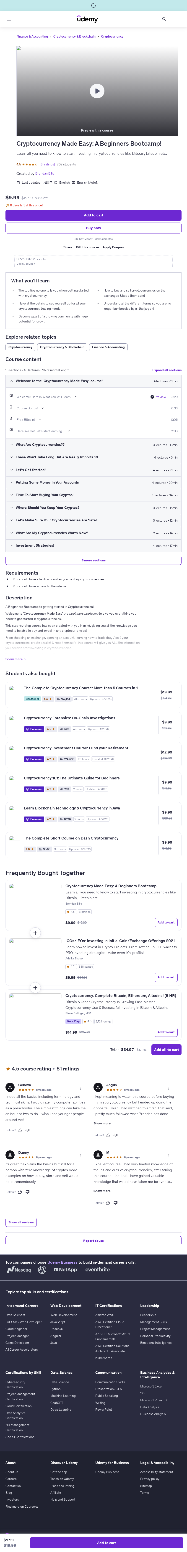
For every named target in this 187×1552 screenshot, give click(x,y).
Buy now (93, 228)
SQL (143, 1393)
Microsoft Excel (151, 1386)
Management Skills (153, 1322)
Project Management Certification (20, 1396)
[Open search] (164, 19)
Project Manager (17, 1336)
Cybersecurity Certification (15, 1384)
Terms (144, 1493)
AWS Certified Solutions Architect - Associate (112, 1348)
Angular (55, 1336)
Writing (100, 1403)
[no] (27, 1130)
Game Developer (17, 1343)
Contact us (13, 1486)
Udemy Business (62, 1262)
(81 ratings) (47, 164)
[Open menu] (9, 19)
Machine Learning (63, 1396)
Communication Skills (110, 1382)
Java (53, 1343)
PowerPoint (103, 1409)
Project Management (155, 1329)
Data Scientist (15, 1315)
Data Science (59, 1382)
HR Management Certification (17, 1427)
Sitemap (146, 1486)
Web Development (63, 1315)
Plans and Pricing (62, 1486)
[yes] (20, 1130)
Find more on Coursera (21, 1506)
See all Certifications (19, 1437)
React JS (56, 1329)
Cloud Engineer (16, 1329)
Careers (11, 1479)
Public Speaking (106, 1396)
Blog (8, 1493)
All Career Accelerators (21, 1349)
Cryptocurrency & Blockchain (74, 36)
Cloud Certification (18, 1406)
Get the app (58, 1472)
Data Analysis (149, 1407)
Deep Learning (60, 1409)
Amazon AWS (104, 1315)
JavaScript (57, 1322)
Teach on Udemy (62, 1479)
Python (55, 1389)
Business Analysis (153, 1414)
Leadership (148, 1315)
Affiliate (55, 1493)
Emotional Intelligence (156, 1343)
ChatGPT (56, 1403)
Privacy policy (149, 1479)
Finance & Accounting (32, 36)
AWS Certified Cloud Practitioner (109, 1324)
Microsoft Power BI (154, 1400)
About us (11, 1472)
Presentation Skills (108, 1389)
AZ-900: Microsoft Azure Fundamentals (112, 1336)
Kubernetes (103, 1358)
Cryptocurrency (112, 36)
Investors (12, 1499)
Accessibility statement (156, 1472)
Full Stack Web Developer (23, 1322)
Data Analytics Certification (15, 1415)
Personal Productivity (155, 1336)
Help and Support (62, 1499)
